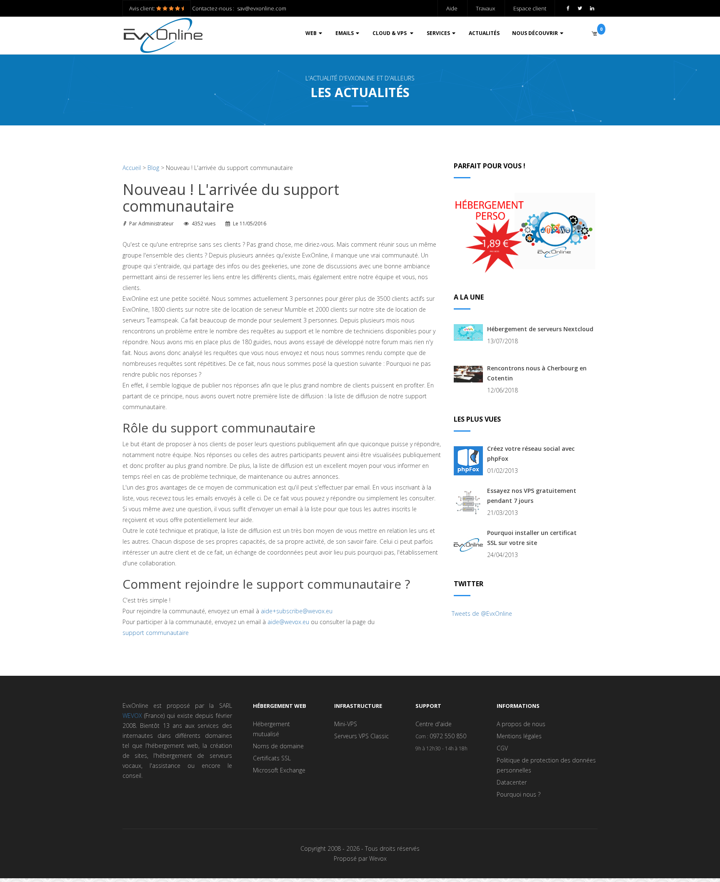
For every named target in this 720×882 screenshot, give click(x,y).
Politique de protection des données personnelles (546, 765)
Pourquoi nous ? (518, 794)
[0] (594, 33)
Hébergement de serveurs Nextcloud (540, 329)
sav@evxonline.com (261, 8)
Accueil (131, 168)
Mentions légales (519, 736)
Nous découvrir (535, 33)
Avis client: (142, 8)
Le (249, 223)
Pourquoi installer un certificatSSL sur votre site (532, 538)
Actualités (484, 33)
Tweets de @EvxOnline (482, 613)
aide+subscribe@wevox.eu (296, 611)
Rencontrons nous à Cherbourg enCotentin (537, 373)
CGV (502, 748)
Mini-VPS (345, 724)
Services (438, 33)
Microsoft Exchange (279, 770)
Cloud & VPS (390, 33)
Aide (452, 8)
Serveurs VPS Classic (361, 736)
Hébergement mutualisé (271, 729)
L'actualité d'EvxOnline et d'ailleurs (360, 78)
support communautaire (155, 633)
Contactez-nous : (213, 8)
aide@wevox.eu (288, 622)
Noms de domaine (278, 746)
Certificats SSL (272, 758)
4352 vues (203, 223)
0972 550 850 (448, 736)
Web (311, 33)
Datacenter (512, 782)
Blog (153, 168)
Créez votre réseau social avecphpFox (531, 453)
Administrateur (156, 223)
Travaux (485, 8)
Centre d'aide (433, 724)
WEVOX (132, 716)
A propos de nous (521, 724)
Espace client (529, 8)
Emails (344, 33)
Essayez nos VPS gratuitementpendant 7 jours (531, 496)
